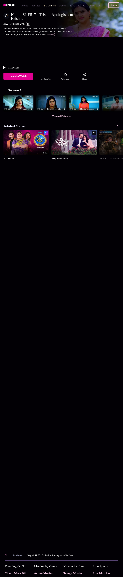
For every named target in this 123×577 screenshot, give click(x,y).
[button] (19, 103)
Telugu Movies (72, 573)
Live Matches (101, 573)
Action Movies (43, 573)
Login (114, 5)
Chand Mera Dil (15, 573)
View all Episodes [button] (61, 116)
